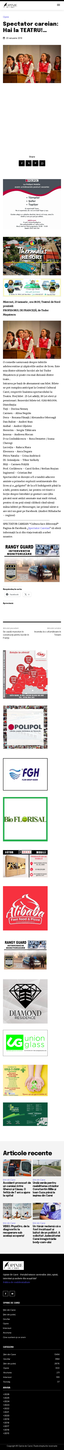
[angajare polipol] (32, 204)
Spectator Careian (39, 528)
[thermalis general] (32, 256)
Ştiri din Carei (9, 1180)
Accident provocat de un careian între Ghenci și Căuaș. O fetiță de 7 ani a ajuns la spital (17, 1189)
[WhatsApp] (42, 163)
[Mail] (12, 1293)
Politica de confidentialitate (16, 1282)
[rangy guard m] (32, 563)
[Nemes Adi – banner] (32, 287)
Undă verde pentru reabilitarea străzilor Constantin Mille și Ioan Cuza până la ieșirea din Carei (46, 1189)
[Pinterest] (35, 163)
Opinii (6, 17)
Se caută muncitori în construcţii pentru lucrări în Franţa (16, 634)
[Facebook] (22, 163)
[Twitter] (29, 163)
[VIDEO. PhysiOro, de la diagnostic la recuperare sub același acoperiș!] (17, 1211)
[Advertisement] (32, 116)
